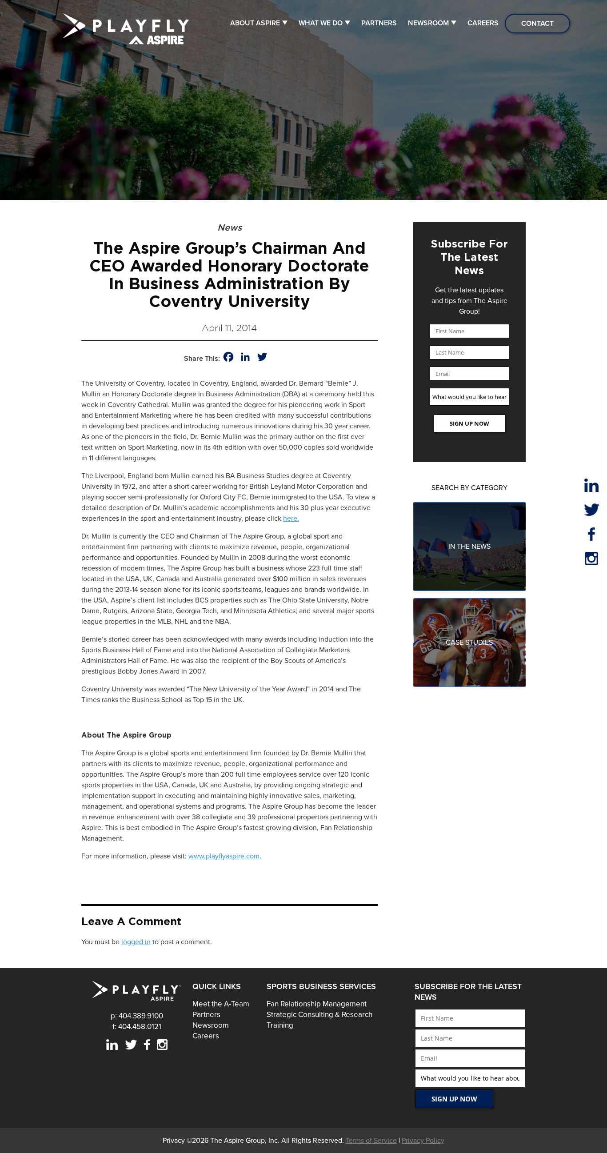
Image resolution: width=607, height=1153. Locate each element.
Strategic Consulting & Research (319, 1014)
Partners (379, 23)
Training (280, 1025)
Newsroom (428, 23)
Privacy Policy (423, 1140)
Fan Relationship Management (317, 1004)
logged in (136, 942)
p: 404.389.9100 (137, 1016)
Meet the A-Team (220, 1004)
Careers (483, 23)
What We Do (321, 23)
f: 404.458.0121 (136, 1026)
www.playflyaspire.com (224, 856)
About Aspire (255, 23)
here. (291, 518)
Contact (537, 23)
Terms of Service (371, 1140)
